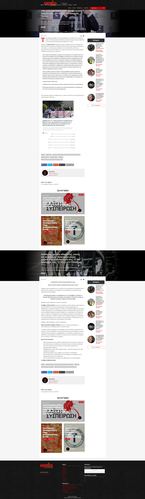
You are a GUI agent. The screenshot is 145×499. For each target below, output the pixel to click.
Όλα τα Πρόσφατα (96, 105)
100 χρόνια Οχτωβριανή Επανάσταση (69, 487)
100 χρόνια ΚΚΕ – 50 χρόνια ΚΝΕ (68, 485)
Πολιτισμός (53, 4)
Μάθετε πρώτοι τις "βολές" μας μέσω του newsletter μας (93, 467)
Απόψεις (70, 4)
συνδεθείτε (56, 184)
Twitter (50, 164)
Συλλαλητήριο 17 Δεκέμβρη (47, 366)
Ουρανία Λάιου (54, 157)
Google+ (56, 164)
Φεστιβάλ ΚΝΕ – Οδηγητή (67, 492)
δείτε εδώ (70, 41)
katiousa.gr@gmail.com (45, 473)
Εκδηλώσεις (79, 8)
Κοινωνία (59, 4)
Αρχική (42, 4)
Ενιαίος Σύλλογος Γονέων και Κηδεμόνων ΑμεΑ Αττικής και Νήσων (67, 154)
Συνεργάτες (86, 8)
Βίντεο (69, 8)
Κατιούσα (44, 35)
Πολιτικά (47, 4)
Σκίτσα (74, 8)
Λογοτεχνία (64, 472)
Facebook (44, 164)
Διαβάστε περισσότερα (53, 175)
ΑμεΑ (43, 154)
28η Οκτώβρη (65, 491)
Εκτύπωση (62, 164)
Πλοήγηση (64, 3)
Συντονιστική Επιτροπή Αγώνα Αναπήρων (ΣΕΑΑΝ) (52, 159)
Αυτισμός (49, 154)
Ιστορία (75, 4)
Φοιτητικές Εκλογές (66, 489)
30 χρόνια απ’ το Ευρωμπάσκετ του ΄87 (70, 488)
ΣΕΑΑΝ (61, 157)
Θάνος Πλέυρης (45, 157)
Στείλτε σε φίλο (70, 164)
